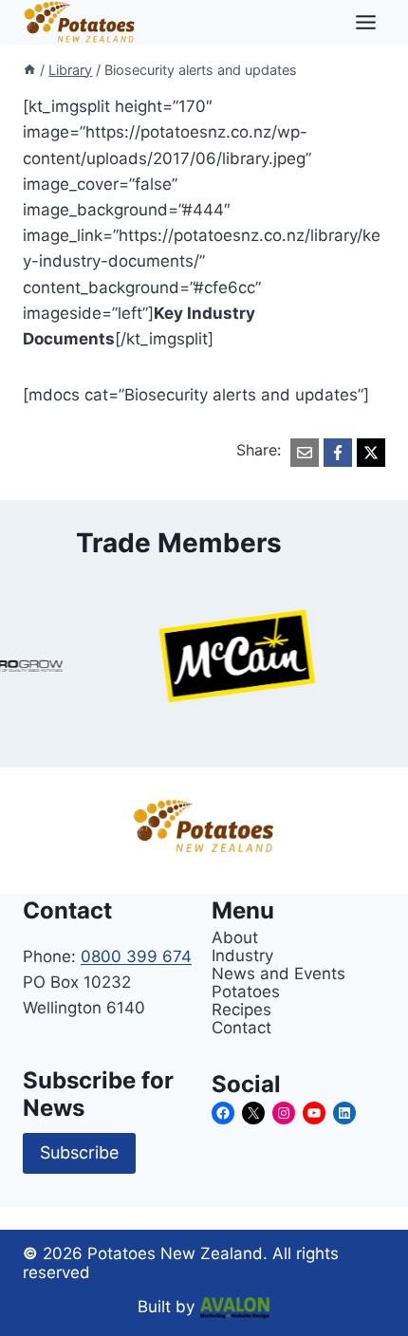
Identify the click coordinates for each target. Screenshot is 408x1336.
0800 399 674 (136, 956)
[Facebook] (338, 452)
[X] (371, 452)
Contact (241, 1027)
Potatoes (246, 991)
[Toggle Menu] (365, 22)
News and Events (278, 973)
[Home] (29, 70)
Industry (242, 955)
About (235, 937)
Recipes (241, 1009)
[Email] (304, 452)
